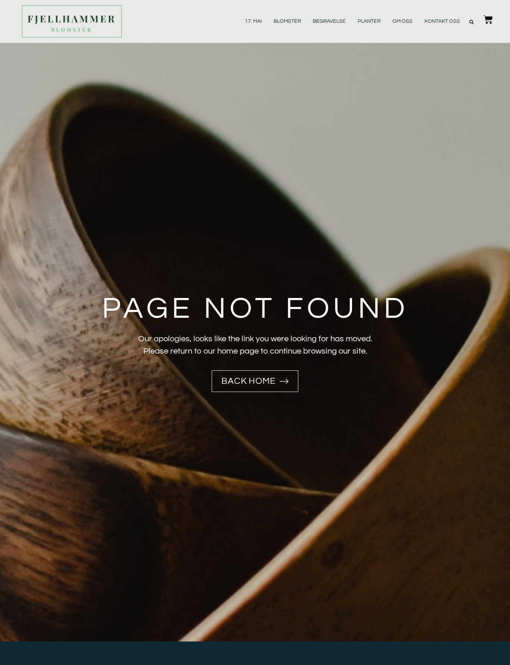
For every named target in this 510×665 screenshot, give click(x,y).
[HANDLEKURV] (488, 21)
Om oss (402, 21)
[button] (471, 22)
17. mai (253, 21)
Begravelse (329, 21)
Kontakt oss (442, 21)
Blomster (287, 21)
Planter (369, 21)
